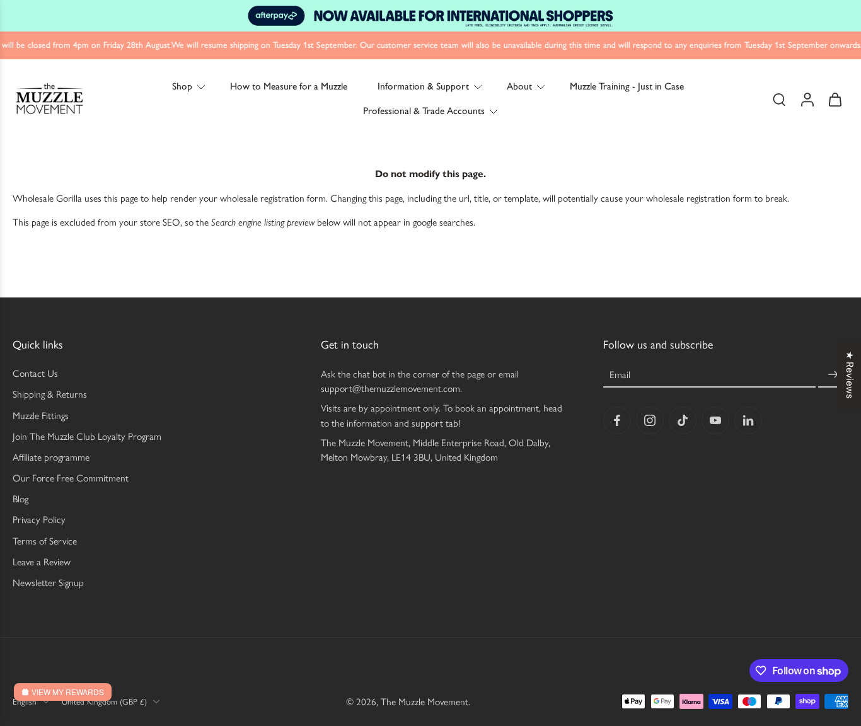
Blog (20, 499)
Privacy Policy (39, 520)
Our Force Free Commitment (71, 478)
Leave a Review (42, 562)
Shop (182, 86)
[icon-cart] (834, 99)
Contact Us (35, 373)
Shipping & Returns (50, 394)
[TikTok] (682, 420)
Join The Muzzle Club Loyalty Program (87, 436)
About (519, 86)
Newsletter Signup (48, 583)
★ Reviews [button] (849, 375)
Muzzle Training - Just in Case (627, 86)
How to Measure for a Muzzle (288, 86)
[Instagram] (650, 420)
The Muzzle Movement (424, 701)
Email (620, 375)
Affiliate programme (51, 457)
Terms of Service (45, 540)
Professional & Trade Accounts (424, 111)
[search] (779, 99)
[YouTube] (715, 420)
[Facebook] (617, 420)
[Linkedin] (748, 420)
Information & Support (423, 86)
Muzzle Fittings (41, 415)
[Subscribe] (833, 375)
